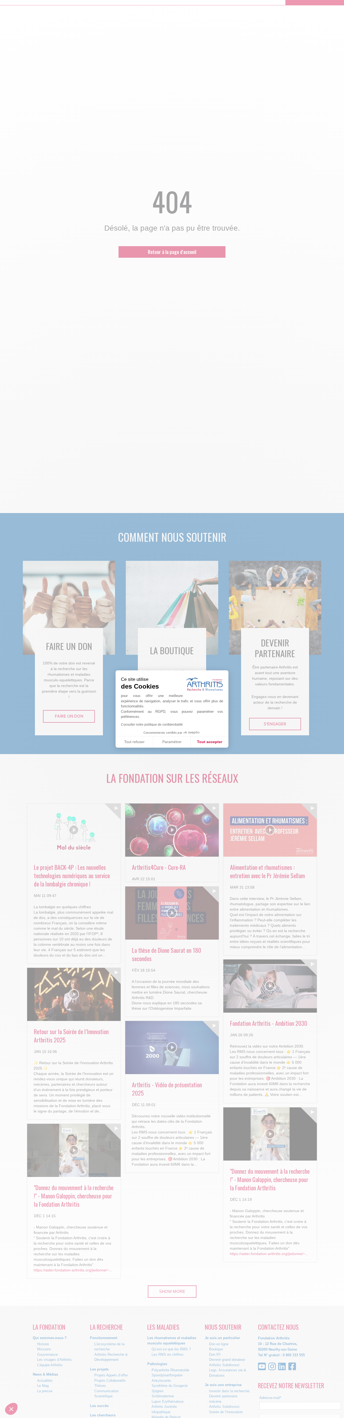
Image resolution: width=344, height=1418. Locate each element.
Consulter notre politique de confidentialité (152, 724)
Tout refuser (134, 742)
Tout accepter (209, 742)
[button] (11, 1408)
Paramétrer (172, 742)
